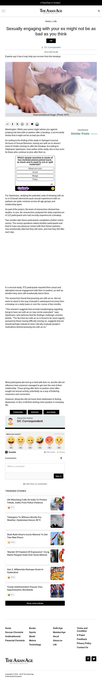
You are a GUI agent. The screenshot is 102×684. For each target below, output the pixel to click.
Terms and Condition (82, 629)
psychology (51, 412)
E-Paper (81, 635)
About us (57, 640)
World (32, 636)
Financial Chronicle (15, 640)
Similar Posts (80, 133)
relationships (18, 412)
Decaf (56, 636)
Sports (32, 632)
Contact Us (82, 647)
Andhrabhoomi (12, 636)
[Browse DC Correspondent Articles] (10, 421)
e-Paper (43, 3)
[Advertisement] (35, 260)
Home (8, 628)
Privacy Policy (84, 643)
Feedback (82, 639)
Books (32, 628)
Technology (35, 645)
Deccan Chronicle (14, 632)
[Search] (99, 11)
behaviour (35, 412)
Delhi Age (58, 628)
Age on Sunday (53, 3)
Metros (32, 640)
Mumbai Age (59, 632)
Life (51, 41)
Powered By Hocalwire (13, 676)
